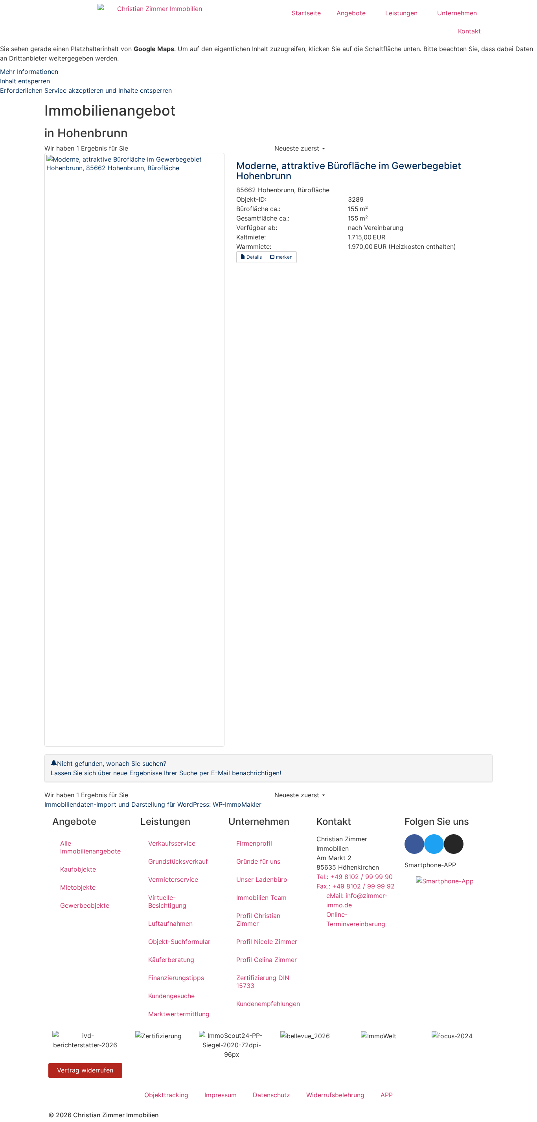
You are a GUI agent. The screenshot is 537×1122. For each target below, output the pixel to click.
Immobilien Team (261, 897)
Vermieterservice (173, 879)
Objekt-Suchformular (179, 941)
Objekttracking (166, 1095)
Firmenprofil (254, 843)
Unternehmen (457, 13)
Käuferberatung (171, 960)
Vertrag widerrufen (85, 1070)
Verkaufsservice (171, 843)
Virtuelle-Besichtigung (167, 901)
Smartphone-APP (430, 865)
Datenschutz (271, 1095)
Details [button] (253, 257)
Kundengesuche (171, 996)
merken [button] (283, 257)
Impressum (220, 1095)
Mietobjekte (78, 887)
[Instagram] (453, 844)
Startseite (306, 13)
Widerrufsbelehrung (335, 1095)
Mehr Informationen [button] (29, 71)
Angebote (351, 13)
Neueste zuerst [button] (297, 148)
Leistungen (401, 13)
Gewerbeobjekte (84, 905)
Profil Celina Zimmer (266, 960)
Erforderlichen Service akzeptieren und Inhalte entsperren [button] (86, 90)
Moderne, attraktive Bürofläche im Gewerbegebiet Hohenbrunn (348, 171)
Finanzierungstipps (176, 978)
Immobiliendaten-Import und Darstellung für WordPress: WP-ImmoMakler (152, 804)
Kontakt (469, 31)
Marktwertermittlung (179, 1014)
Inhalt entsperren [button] (25, 81)
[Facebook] (414, 844)
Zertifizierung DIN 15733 (262, 982)
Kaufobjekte (78, 869)
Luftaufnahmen (170, 923)
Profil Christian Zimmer (258, 919)
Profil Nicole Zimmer (266, 941)
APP (387, 1095)
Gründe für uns (258, 861)
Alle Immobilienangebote (90, 847)
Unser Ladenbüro (261, 879)
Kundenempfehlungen (268, 1004)
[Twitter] (434, 844)
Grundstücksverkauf (178, 861)
